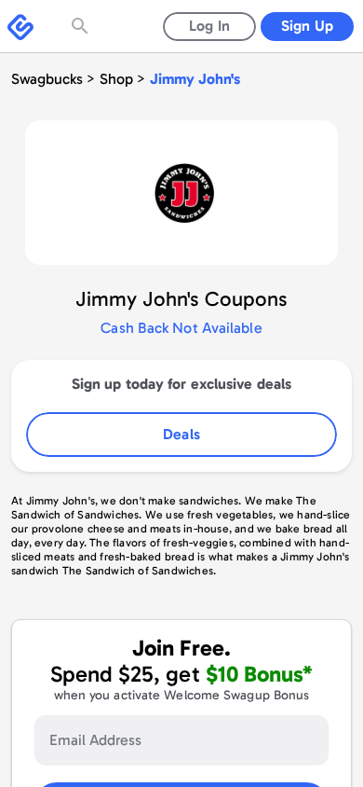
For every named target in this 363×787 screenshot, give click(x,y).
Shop (116, 79)
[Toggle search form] (81, 26)
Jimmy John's (195, 79)
